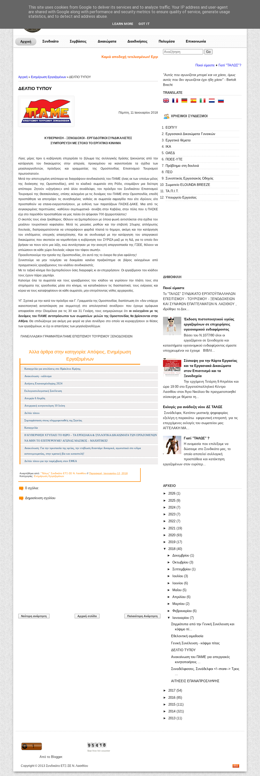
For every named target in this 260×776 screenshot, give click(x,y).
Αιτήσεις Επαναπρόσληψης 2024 (43, 383)
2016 (172, 697)
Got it (144, 24)
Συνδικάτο (50, 41)
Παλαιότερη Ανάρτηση (142, 616)
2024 (172, 507)
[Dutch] (213, 101)
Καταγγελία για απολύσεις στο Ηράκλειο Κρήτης (52, 368)
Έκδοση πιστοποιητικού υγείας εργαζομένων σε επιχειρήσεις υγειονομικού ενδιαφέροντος (209, 324)
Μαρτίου (179, 604)
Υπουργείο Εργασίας (181, 197)
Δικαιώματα (107, 41)
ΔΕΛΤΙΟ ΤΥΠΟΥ (35, 88)
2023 (172, 514)
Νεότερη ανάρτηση (34, 616)
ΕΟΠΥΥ (171, 127)
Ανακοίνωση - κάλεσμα (38, 376)
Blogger (56, 757)
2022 (172, 521)
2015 (172, 704)
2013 (172, 718)
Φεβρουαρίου (182, 611)
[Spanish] (194, 101)
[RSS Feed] (236, 766)
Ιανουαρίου (181, 618)
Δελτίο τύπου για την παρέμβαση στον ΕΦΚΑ (50, 460)
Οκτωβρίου (180, 562)
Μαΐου (177, 590)
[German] (185, 101)
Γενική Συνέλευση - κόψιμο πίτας (195, 643)
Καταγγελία (31, 427)
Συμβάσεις (78, 41)
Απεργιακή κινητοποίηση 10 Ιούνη (44, 405)
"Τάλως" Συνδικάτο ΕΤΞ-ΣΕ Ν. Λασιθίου (63, 473)
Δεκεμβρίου (181, 555)
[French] (176, 101)
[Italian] (204, 101)
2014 (172, 711)
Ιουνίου (178, 583)
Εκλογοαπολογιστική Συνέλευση (43, 390)
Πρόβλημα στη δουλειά (182, 166)
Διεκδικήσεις (137, 41)
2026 (172, 493)
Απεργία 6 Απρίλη (34, 398)
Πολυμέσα (167, 41)
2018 (172, 549)
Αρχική (25, 41)
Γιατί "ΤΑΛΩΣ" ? (196, 438)
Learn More (122, 24)
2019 (172, 542)
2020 (172, 535)
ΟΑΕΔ (170, 153)
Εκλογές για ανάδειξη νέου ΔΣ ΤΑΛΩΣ (192, 407)
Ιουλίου (178, 576)
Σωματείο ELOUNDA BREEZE (188, 185)
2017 (172, 690)
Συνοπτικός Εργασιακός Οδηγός (189, 178)
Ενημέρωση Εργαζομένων (48, 77)
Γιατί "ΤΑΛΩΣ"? (218, 65)
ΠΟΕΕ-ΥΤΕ (174, 159)
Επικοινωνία (196, 41)
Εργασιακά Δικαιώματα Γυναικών (190, 134)
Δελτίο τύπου (31, 412)
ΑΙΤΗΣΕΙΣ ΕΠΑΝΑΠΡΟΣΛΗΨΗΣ (195, 681)
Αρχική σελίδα (87, 616)
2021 (172, 528)
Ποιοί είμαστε (193, 65)
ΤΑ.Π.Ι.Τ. (172, 191)
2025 (172, 500)
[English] (167, 101)
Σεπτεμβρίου (182, 569)
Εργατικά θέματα (178, 140)
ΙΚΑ (168, 146)
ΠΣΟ (169, 172)
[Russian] (222, 101)
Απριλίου (179, 597)
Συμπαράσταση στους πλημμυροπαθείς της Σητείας (53, 420)
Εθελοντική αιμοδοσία (187, 636)
